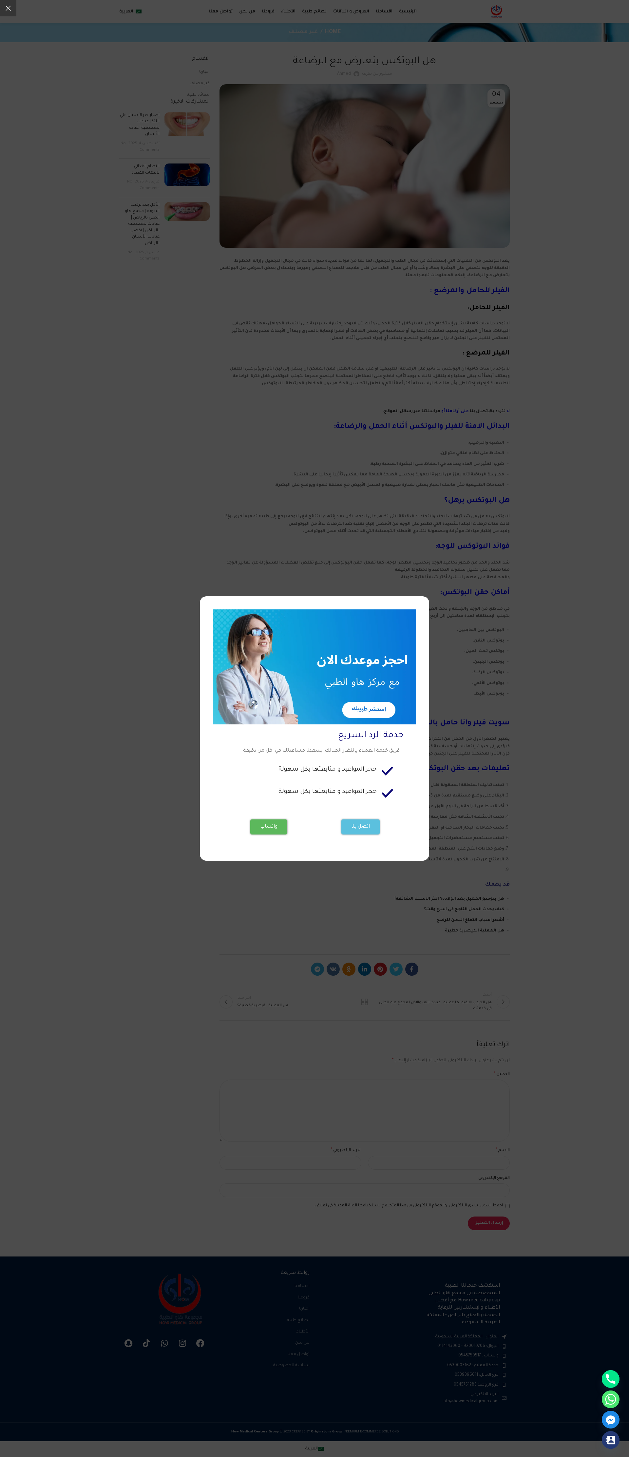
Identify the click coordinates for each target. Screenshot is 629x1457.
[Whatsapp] (610, 1399)
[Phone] (610, 1379)
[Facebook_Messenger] (610, 1419)
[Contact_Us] (610, 1440)
